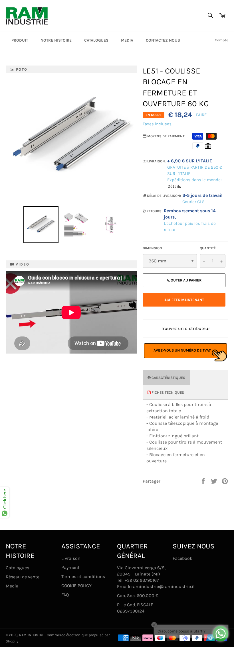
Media (127, 40)
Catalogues (96, 40)
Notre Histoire (56, 40)
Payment (70, 567)
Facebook (182, 558)
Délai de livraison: (163, 196)
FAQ (65, 594)
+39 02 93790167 (142, 580)
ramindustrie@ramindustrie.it (163, 586)
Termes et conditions (83, 576)
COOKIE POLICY (76, 585)
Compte (221, 40)
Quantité (208, 248)
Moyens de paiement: (165, 136)
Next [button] (131, 225)
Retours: (154, 211)
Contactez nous (163, 40)
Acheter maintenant (184, 300)
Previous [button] (20, 225)
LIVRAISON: (156, 161)
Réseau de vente (22, 576)
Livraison (70, 558)
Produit (19, 40)
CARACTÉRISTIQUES (168, 377)
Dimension (152, 248)
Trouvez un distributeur (185, 328)
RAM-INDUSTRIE (32, 635)
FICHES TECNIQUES (167, 392)
